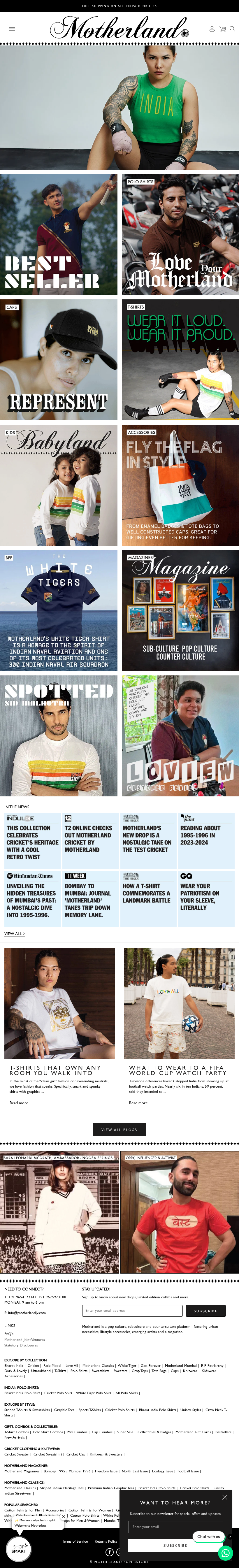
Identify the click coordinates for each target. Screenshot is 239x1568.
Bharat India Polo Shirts (157, 1410)
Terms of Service (75, 1542)
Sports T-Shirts (90, 1410)
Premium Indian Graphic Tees (111, 1488)
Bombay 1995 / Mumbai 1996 (67, 1471)
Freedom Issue (106, 1471)
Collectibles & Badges (154, 1432)
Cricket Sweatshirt (48, 1454)
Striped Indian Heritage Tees (62, 1488)
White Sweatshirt (17, 1521)
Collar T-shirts (46, 1521)
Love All (72, 1366)
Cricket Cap (75, 1454)
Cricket (33, 1366)
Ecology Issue (162, 1471)
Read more (19, 1103)
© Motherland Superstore (119, 1562)
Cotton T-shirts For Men (23, 1510)
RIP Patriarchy (212, 1366)
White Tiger (127, 1366)
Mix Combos (77, 1432)
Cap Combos (102, 1432)
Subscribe (176, 1545)
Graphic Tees (64, 1410)
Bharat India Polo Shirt (22, 1393)
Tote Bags (159, 1371)
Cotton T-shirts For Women (89, 1510)
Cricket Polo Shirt (58, 1393)
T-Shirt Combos (16, 1432)
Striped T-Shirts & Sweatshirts (27, 1410)
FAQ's (8, 1334)
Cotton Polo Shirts (84, 1516)
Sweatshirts (100, 1371)
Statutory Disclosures (21, 1345)
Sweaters (120, 1371)
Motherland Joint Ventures (24, 1340)
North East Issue (135, 1471)
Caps (175, 1371)
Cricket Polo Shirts (120, 1410)
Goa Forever (151, 1366)
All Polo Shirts (126, 1393)
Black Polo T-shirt (52, 1516)
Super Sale (125, 1432)
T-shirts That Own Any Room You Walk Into (56, 1070)
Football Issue (188, 1471)
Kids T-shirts (25, 1516)
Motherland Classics (98, 1366)
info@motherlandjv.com (27, 1313)
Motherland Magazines (21, 1471)
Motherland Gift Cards (193, 1432)
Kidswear (209, 1371)
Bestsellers (223, 1432)
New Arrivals (14, 1437)
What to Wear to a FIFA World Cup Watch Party (178, 1070)
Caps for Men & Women (81, 1521)
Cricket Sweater (16, 1454)
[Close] (224, 1497)
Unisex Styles (190, 1410)
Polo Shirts (79, 1371)
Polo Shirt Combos (48, 1432)
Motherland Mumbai (181, 1366)
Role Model (52, 1366)
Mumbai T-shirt (115, 1521)
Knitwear (190, 1371)
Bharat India (13, 1366)
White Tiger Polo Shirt (93, 1393)
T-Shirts (60, 1371)
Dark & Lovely (15, 1371)
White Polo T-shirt (117, 1516)
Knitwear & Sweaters (106, 1454)
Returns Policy (106, 1542)
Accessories (13, 1376)
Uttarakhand (41, 1371)
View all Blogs (119, 1130)
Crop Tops (140, 1371)
